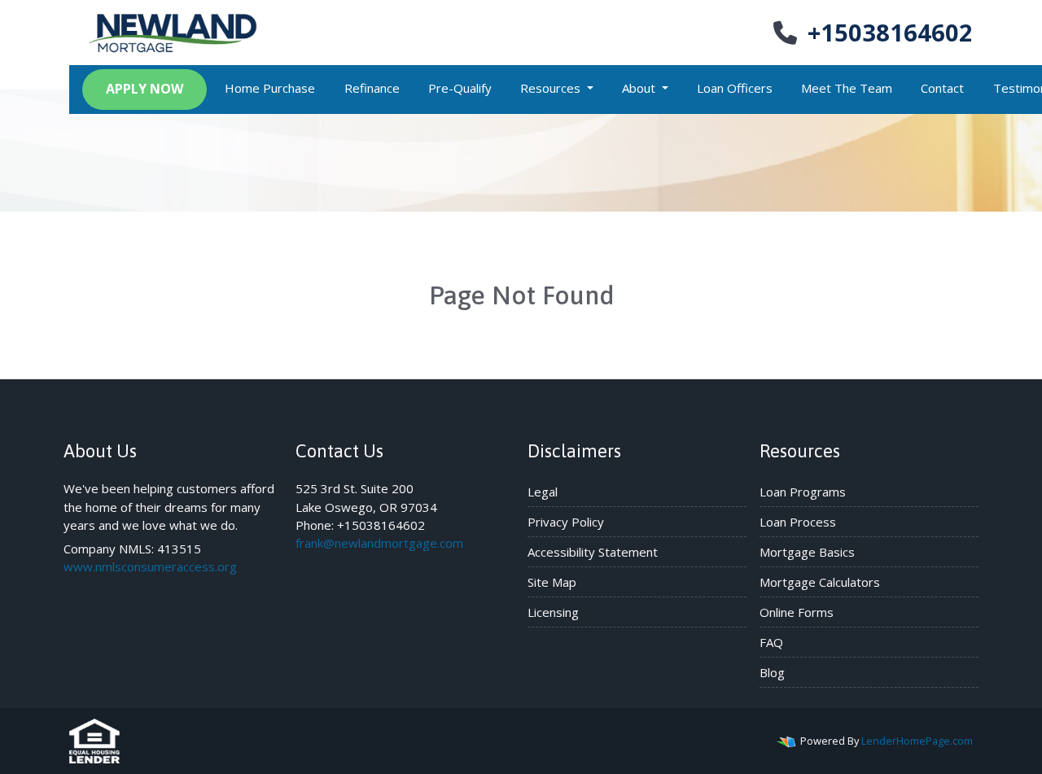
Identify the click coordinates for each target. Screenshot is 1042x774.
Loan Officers (735, 88)
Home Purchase (270, 88)
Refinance (372, 88)
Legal (543, 491)
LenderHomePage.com (917, 740)
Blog (772, 672)
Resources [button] (552, 88)
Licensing (553, 612)
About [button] (640, 88)
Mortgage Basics (807, 552)
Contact (942, 88)
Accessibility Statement (593, 552)
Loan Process (798, 522)
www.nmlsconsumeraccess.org (150, 566)
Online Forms (797, 612)
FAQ (771, 642)
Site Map (552, 582)
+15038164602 (890, 32)
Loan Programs (803, 491)
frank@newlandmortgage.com (379, 543)
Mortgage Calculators (820, 582)
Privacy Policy (566, 522)
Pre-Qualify (460, 88)
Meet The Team (846, 88)
